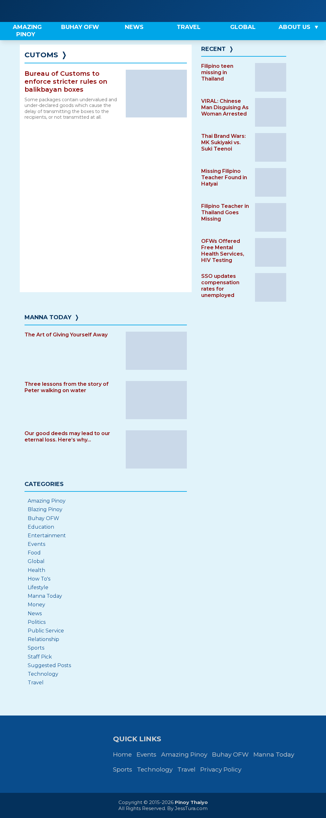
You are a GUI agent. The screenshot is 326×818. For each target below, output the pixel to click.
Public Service (46, 631)
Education (41, 527)
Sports (36, 648)
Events (36, 544)
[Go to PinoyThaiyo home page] (45, 11)
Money (36, 605)
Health (36, 570)
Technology (43, 674)
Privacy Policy (220, 769)
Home (122, 754)
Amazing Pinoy (47, 501)
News (35, 613)
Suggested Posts (49, 665)
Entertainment (47, 535)
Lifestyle (38, 587)
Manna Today (48, 317)
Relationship (43, 639)
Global (36, 561)
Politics (37, 622)
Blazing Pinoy (45, 509)
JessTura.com (191, 808)
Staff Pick (40, 657)
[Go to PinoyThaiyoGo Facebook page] (314, 11)
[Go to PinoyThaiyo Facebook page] (292, 11)
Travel (36, 683)
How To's (39, 579)
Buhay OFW (43, 518)
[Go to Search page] (271, 11)
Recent (213, 49)
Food (34, 553)
